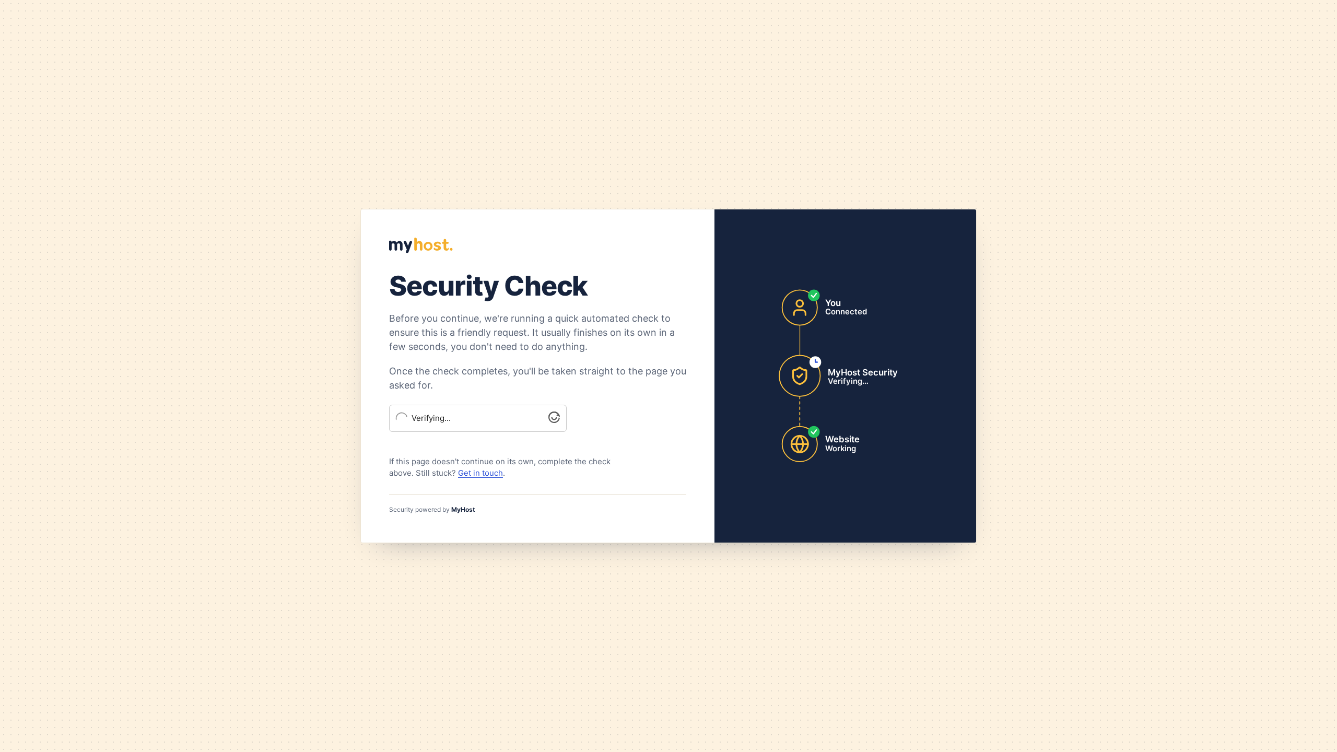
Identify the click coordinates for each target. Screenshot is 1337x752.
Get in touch (480, 473)
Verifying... (431, 418)
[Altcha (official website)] (554, 420)
